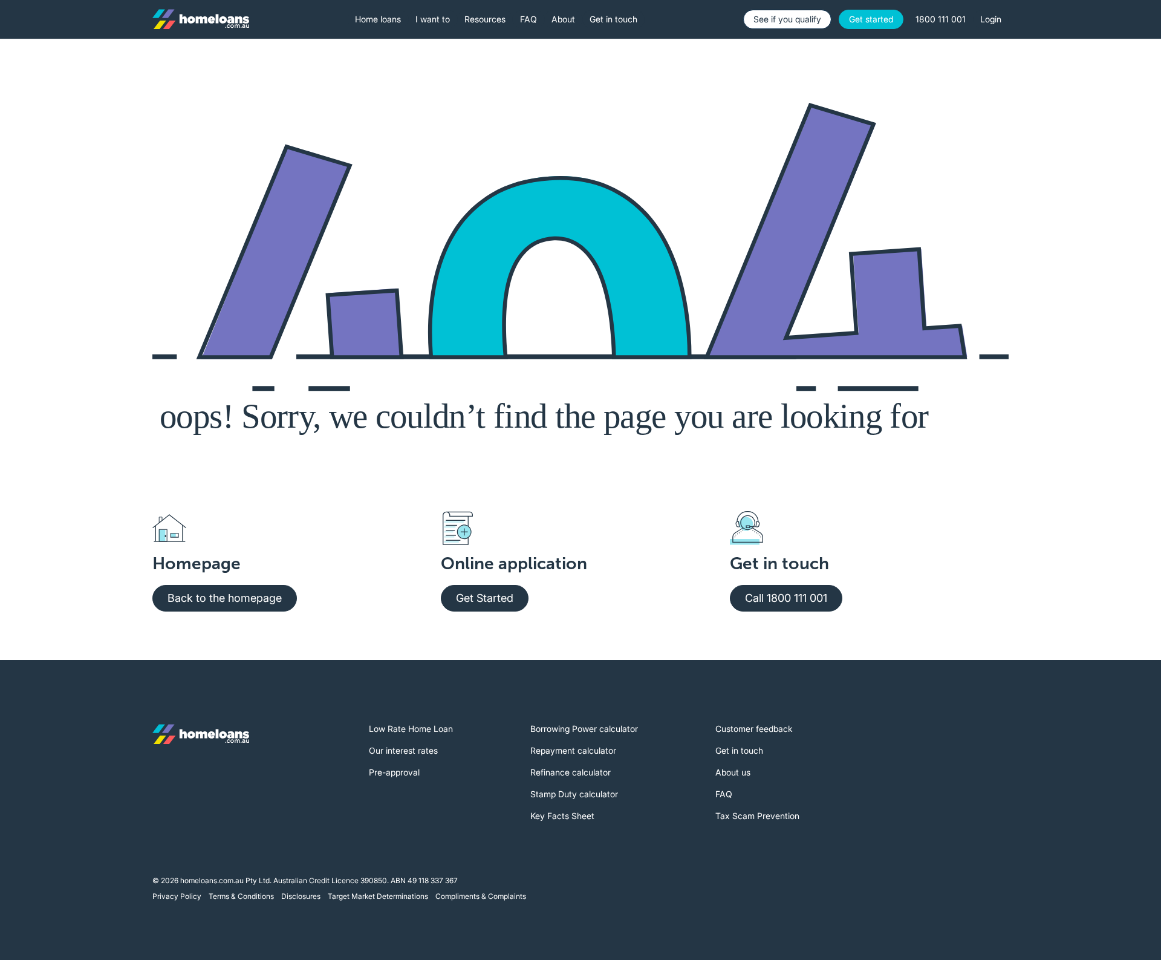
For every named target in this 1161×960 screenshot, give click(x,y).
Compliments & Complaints (480, 896)
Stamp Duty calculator (574, 794)
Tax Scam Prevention (757, 816)
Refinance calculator (570, 772)
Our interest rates (403, 750)
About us (732, 772)
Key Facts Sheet (562, 816)
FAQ (723, 794)
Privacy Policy (176, 896)
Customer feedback (754, 728)
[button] (378, 19)
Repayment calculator (573, 750)
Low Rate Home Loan (411, 728)
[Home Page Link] (200, 19)
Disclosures (300, 896)
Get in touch (739, 750)
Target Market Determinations (378, 896)
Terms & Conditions (241, 896)
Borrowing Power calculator (584, 728)
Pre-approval (394, 772)
